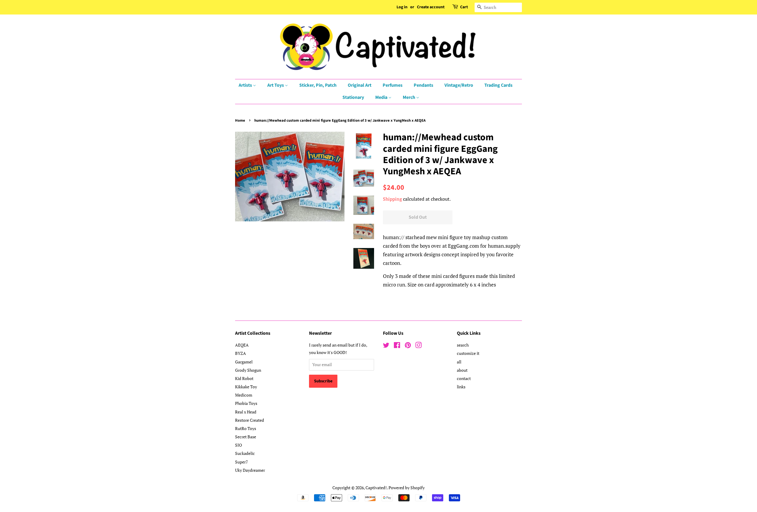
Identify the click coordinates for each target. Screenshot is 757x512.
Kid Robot (244, 378)
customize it (468, 353)
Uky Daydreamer (250, 470)
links (461, 386)
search (463, 345)
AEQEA (242, 345)
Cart (464, 7)
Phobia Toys (246, 403)
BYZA (240, 353)
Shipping (392, 199)
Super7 (241, 462)
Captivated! (376, 487)
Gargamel (244, 362)
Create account (430, 7)
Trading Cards (498, 85)
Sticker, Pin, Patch (318, 85)
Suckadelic (245, 453)
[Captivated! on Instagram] (418, 346)
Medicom (243, 395)
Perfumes (392, 85)
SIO (238, 445)
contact (464, 378)
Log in (402, 7)
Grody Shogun (248, 370)
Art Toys (276, 85)
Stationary (353, 97)
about (462, 370)
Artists (246, 85)
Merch (409, 97)
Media (381, 97)
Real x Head (245, 412)
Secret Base (245, 436)
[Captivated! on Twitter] (386, 346)
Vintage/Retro (458, 85)
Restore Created (249, 420)
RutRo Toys (245, 428)
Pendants (423, 85)
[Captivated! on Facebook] (397, 346)
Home (240, 120)
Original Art (359, 85)
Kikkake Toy (246, 386)
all (459, 362)
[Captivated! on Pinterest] (408, 346)
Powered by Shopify (407, 487)
